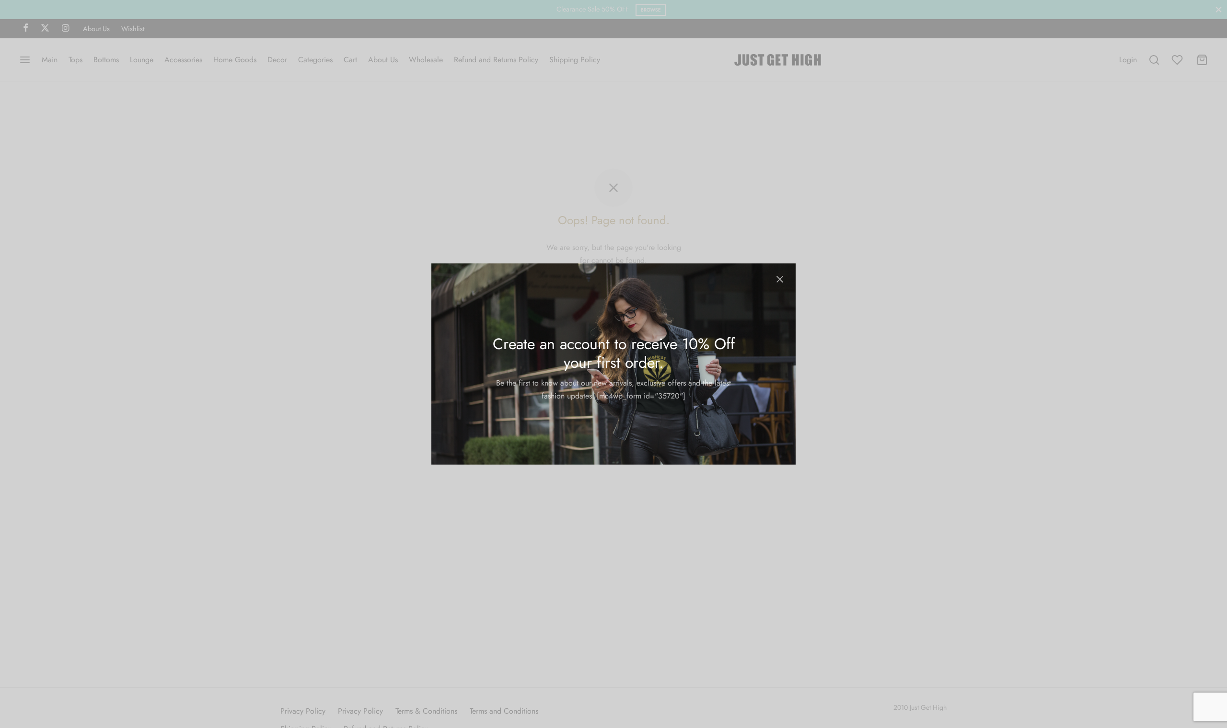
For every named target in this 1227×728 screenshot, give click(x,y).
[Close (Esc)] (779, 279)
